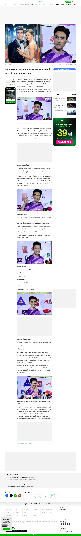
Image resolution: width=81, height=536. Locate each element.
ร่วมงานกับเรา (12, 521)
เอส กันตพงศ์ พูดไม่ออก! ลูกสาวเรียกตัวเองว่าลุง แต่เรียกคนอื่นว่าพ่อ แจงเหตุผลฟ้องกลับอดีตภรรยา (25, 484)
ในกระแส (7, 511)
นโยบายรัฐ (8, 512)
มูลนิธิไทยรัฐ (24, 521)
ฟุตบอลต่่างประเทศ (45, 509)
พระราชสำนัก (8, 509)
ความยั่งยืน (17, 515)
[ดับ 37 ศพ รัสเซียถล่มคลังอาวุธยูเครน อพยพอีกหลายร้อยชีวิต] (71, 105)
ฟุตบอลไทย (52, 509)
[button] (6, 85)
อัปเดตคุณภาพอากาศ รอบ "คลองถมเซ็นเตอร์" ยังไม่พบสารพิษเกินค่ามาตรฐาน (59, 111)
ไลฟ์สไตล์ (34, 515)
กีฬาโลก (43, 512)
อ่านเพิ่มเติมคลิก (5, 525)
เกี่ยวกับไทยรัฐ (18, 521)
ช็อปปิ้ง (61, 508)
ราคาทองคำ (8, 515)
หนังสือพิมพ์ (35, 509)
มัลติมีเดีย (26, 516)
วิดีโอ (51, 512)
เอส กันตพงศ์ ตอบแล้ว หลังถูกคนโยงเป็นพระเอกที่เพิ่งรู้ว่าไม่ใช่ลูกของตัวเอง (21, 486)
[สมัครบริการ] (64, 132)
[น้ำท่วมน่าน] (10, 94)
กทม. (54, 114)
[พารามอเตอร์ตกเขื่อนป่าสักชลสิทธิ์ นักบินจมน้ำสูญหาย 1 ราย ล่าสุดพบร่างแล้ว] (71, 99)
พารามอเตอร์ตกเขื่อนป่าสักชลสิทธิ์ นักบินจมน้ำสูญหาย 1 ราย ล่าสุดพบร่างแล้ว (59, 98)
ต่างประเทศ (55, 107)
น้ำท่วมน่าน (10, 99)
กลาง (54, 100)
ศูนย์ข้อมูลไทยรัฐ (30, 521)
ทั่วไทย (16, 509)
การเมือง (16, 511)
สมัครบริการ (68, 1)
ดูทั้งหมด (72, 94)
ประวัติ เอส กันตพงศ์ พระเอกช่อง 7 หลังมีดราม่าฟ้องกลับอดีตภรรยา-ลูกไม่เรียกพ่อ (22, 482)
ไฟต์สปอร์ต (52, 511)
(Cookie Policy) (4, 526)
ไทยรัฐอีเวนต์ (63, 509)
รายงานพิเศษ (26, 509)
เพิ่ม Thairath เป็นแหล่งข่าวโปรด (65, 69)
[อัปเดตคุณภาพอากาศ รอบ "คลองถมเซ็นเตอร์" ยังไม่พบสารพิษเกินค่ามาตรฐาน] (71, 112)
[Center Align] (10, 518)
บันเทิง (61, 64)
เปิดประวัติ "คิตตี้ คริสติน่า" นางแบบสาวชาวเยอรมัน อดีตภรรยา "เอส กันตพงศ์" (22, 477)
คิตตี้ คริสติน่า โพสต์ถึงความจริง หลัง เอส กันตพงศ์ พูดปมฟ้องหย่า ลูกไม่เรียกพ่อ (22, 479)
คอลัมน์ (25, 511)
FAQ (35, 521)
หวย (33, 512)
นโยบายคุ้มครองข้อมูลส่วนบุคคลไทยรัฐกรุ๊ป (49, 521)
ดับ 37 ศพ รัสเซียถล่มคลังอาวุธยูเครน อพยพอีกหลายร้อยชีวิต (59, 105)
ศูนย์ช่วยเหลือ (39, 521)
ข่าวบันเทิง (67, 64)
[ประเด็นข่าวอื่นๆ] (14, 88)
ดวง (25, 512)
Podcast (26, 515)
